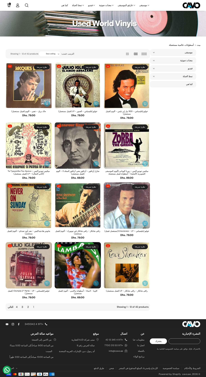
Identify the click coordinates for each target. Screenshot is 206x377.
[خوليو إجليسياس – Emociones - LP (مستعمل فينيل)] (127, 205)
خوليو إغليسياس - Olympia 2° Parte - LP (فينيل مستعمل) (28, 292)
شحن (111, 368)
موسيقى (143, 5)
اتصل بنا (140, 345)
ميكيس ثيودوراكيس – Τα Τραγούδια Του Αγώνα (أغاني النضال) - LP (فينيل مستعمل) (29, 172)
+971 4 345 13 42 (114, 339)
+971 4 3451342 (34, 324)
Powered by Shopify (170, 374)
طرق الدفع (99, 368)
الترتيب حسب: (67, 53)
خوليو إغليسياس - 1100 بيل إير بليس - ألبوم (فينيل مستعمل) (127, 112)
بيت (198, 45)
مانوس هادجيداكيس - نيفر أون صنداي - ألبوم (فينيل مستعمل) (28, 232)
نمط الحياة (77, 5)
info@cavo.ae (116, 350)
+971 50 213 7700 (113, 345)
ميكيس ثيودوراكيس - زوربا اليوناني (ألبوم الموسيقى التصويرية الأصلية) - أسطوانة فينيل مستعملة (126, 172)
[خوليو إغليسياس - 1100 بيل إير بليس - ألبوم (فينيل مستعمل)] (127, 86)
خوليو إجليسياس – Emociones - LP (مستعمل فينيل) (127, 231)
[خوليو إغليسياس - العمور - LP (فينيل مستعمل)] (78, 86)
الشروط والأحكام (192, 368)
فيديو (90, 5)
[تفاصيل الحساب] (18, 5)
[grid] (144, 54)
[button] (144, 5)
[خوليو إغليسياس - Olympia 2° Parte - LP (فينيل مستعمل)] (29, 265)
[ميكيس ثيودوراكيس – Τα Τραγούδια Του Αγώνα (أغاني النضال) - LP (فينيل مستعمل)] (29, 145)
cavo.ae (186, 374)
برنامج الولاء (138, 356)
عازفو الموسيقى (125, 5)
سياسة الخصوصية (171, 368)
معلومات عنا (138, 339)
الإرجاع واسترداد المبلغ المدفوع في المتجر (138, 368)
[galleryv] (136, 54)
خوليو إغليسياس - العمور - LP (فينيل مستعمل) (77, 111)
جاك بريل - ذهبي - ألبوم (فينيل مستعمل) (28, 111)
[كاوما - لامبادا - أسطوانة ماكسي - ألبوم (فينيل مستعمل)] (78, 265)
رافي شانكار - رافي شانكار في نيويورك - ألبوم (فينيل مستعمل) (77, 232)
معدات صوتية (105, 5)
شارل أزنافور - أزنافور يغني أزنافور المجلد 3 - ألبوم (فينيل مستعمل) (77, 172)
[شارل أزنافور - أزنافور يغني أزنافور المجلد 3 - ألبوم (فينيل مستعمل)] (78, 145)
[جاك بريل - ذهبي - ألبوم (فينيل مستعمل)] (29, 86)
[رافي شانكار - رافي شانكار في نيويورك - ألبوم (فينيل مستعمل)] (78, 205)
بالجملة (141, 350)
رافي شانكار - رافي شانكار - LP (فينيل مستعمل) (127, 291)
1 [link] (33, 307)
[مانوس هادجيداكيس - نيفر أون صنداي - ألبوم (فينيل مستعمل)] (29, 205)
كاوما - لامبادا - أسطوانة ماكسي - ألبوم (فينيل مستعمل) (77, 292)
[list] (127, 54)
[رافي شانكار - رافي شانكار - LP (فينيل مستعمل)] (127, 265)
